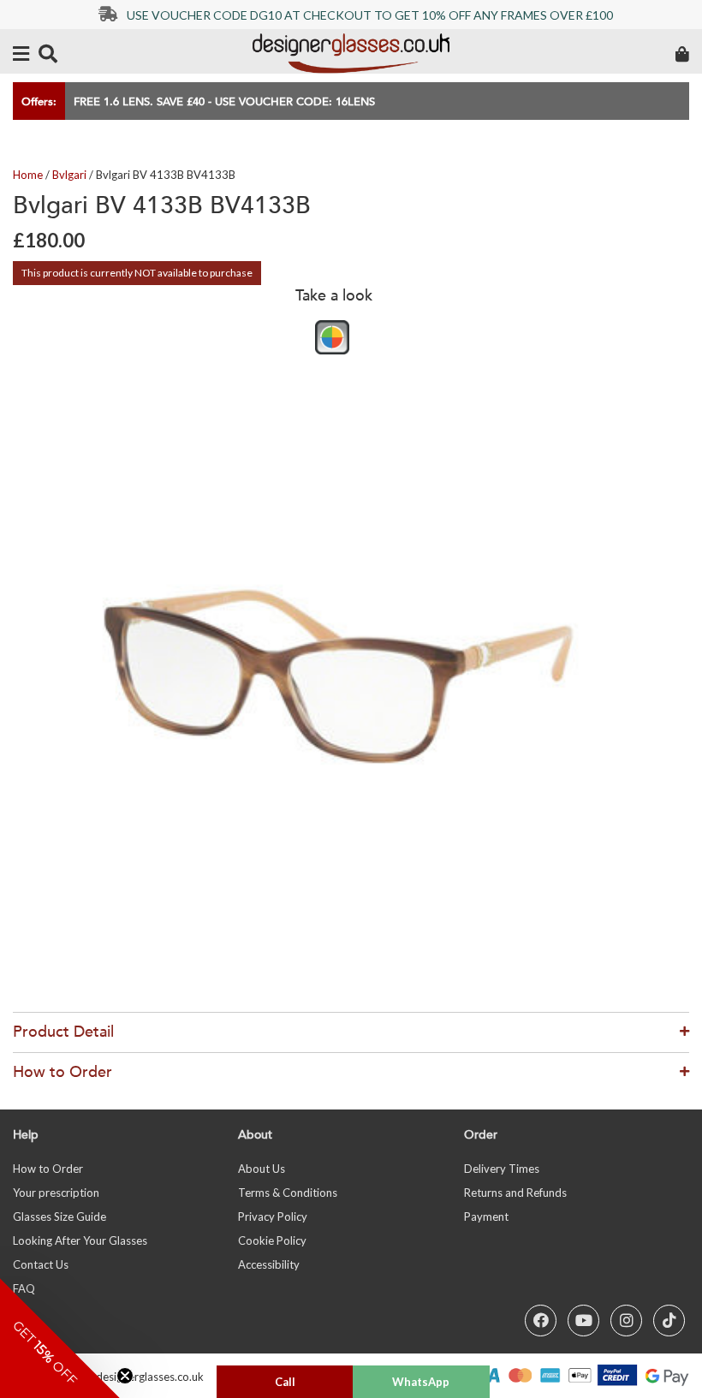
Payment (486, 1216)
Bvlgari (69, 174)
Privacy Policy (272, 1216)
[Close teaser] (125, 1375)
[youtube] (583, 1320)
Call (285, 1382)
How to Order (48, 1168)
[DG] (351, 53)
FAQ (24, 1288)
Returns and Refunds (515, 1192)
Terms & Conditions (287, 1192)
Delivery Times (501, 1168)
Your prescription (56, 1192)
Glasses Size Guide (59, 1216)
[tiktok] (669, 1320)
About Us (261, 1168)
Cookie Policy (272, 1240)
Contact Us (40, 1264)
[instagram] (626, 1320)
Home (28, 174)
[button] (60, 1338)
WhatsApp (420, 1382)
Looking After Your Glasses (80, 1240)
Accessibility (269, 1264)
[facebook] (540, 1320)
